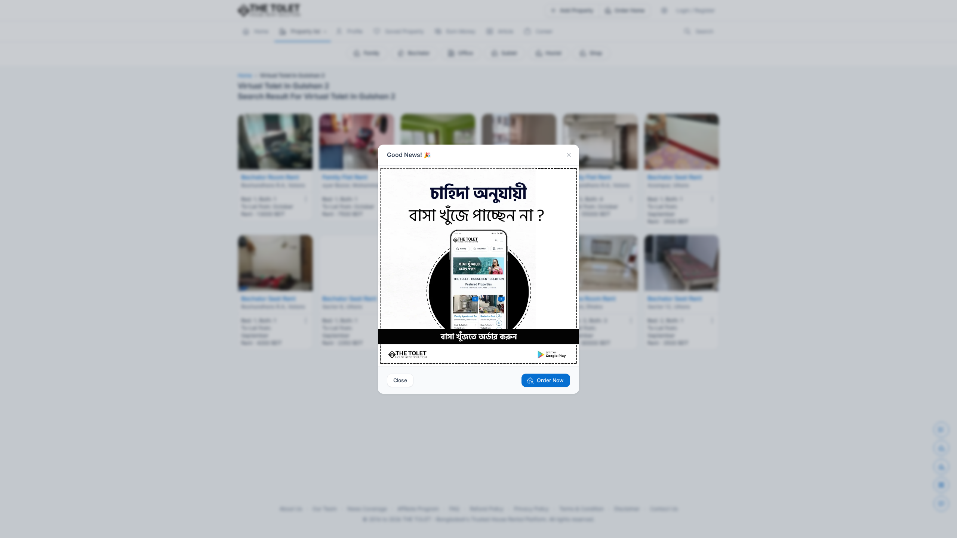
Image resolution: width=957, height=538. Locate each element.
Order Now (550, 380)
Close (400, 380)
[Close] (568, 155)
